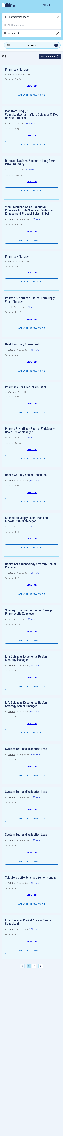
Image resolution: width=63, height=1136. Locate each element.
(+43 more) (34, 883)
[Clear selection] (58, 17)
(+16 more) (31, 526)
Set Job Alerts (48, 56)
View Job (32, 86)
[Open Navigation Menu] (58, 5)
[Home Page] (10, 5)
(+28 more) (35, 219)
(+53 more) (35, 754)
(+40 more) (34, 350)
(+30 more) (34, 929)
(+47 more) (29, 169)
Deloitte (11, 219)
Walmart (12, 74)
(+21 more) (31, 307)
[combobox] (34, 17)
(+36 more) (34, 573)
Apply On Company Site (31, 95)
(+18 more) (31, 123)
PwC (10, 123)
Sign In (47, 5)
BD (9, 170)
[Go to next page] (40, 966)
